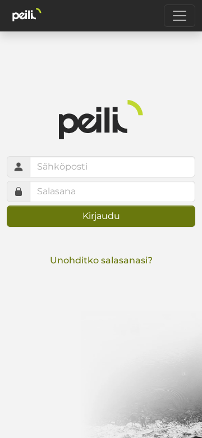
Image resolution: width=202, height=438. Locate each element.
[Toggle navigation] (179, 15)
